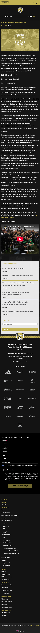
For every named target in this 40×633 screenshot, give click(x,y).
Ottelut (4, 518)
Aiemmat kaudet (7, 545)
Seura (3, 569)
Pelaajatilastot (6, 565)
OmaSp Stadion (6, 574)
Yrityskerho (6, 593)
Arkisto (3, 504)
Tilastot (3, 560)
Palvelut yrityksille (6, 585)
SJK (2, 510)
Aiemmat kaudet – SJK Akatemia (13, 551)
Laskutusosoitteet (6, 602)
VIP (4, 528)
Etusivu (4, 500)
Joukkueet (5, 508)
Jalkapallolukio (5, 579)
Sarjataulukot (6, 563)
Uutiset (10, 26)
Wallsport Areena (6, 577)
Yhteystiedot (6, 597)
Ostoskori (4, 615)
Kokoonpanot (5, 557)
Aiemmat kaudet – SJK (10, 548)
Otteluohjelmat (5, 534)
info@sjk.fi (20, 349)
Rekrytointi (4, 604)
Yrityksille (5, 583)
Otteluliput (5, 2)
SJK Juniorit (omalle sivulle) (9, 515)
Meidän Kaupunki (7, 590)
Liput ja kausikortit (6, 520)
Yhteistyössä (5, 587)
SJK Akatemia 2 (7, 543)
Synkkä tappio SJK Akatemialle (13, 268)
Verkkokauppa (28, 3)
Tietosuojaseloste (6, 607)
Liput (4, 523)
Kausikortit (6, 526)
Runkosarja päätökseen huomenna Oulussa (17, 275)
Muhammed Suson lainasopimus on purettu (17, 311)
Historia (3, 571)
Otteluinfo (4, 532)
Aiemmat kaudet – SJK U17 (11, 553)
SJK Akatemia (5, 512)
